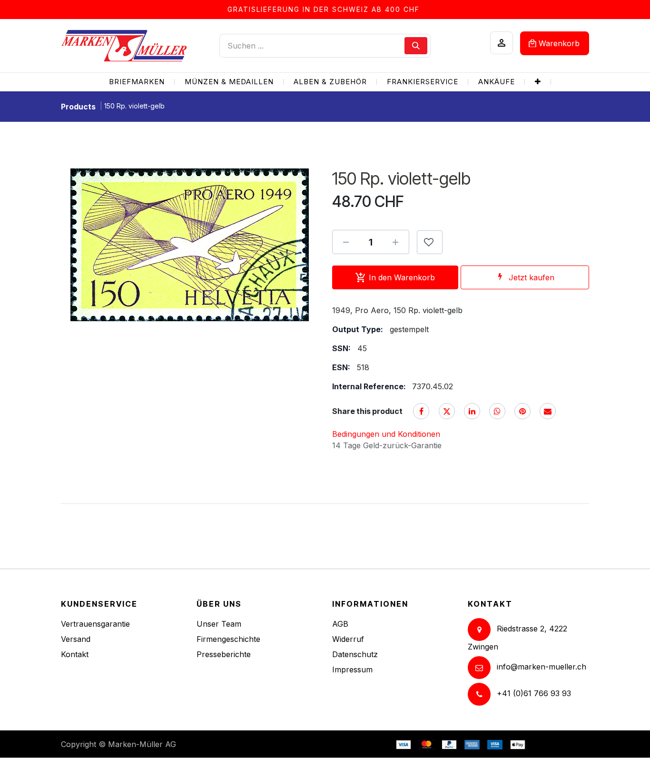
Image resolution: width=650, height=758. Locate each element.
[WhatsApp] (497, 411)
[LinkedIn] (472, 411)
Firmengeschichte (228, 639)
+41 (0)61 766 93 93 (534, 693)
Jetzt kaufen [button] (531, 277)
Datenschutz (355, 654)
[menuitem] (137, 82)
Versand (75, 639)
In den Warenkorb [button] (402, 277)
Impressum (352, 669)
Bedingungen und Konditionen (386, 434)
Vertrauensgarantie (95, 624)
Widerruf (348, 639)
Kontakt (75, 654)
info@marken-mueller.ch (541, 666)
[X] (447, 411)
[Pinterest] (522, 411)
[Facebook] (421, 411)
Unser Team (219, 624)
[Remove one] (346, 242)
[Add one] (395, 242)
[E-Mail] (548, 411)
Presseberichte (224, 654)
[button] (430, 242)
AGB (340, 624)
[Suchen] (415, 45)
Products (78, 106)
